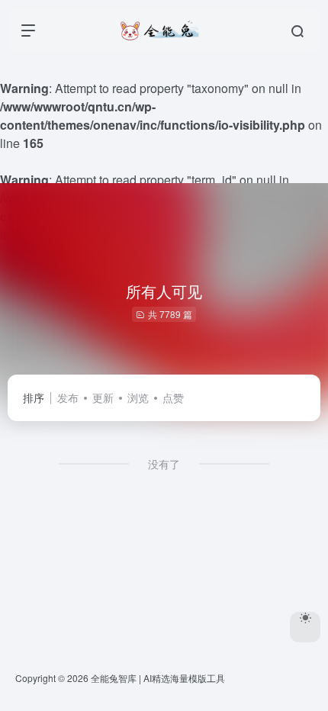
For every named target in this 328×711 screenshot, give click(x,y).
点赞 (173, 397)
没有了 (164, 463)
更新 (103, 397)
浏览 (138, 397)
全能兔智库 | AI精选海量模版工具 (158, 677)
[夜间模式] (305, 627)
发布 (68, 397)
